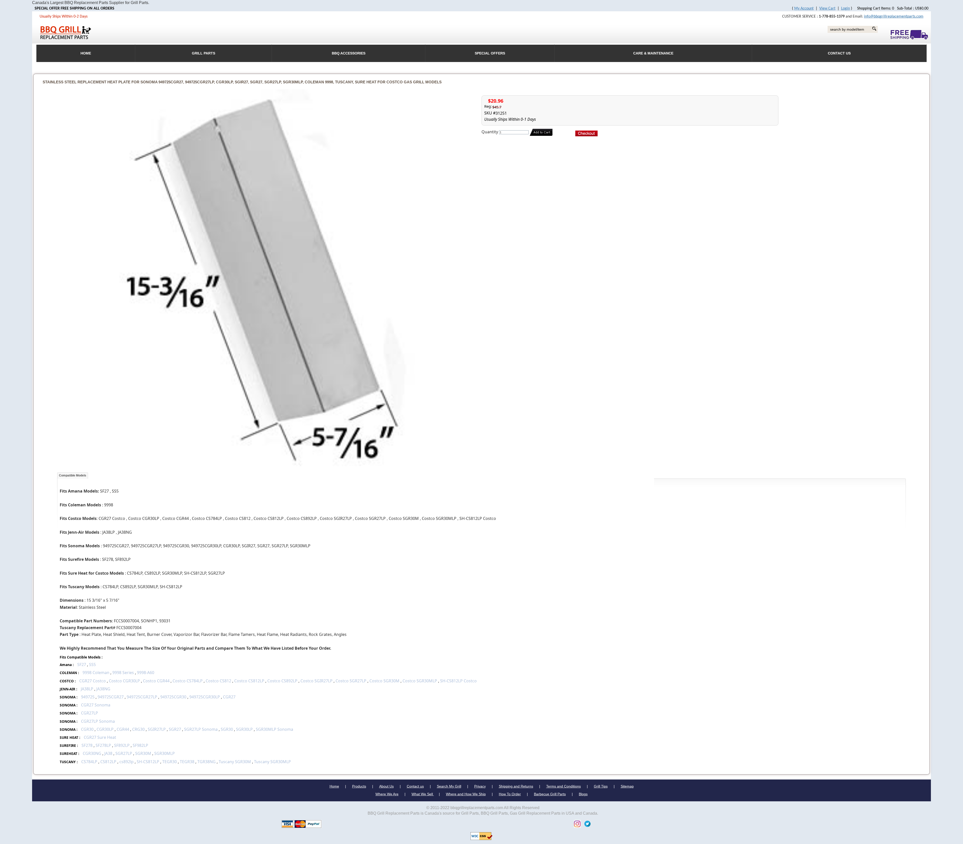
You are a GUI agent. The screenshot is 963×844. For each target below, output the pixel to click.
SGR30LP (244, 729)
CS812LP (108, 761)
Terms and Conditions (563, 786)
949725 (88, 697)
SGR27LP (123, 753)
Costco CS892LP (282, 681)
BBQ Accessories (348, 53)
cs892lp (126, 761)
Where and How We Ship (466, 794)
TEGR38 (187, 761)
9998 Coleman (96, 672)
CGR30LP (105, 729)
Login (845, 9)
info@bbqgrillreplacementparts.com (893, 17)
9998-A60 (145, 672)
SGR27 (175, 729)
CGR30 (87, 729)
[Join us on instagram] (576, 823)
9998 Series (123, 672)
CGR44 (123, 729)
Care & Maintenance (653, 53)
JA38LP (87, 689)
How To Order (510, 794)
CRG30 (138, 729)
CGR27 (229, 697)
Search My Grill (449, 786)
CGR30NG (92, 753)
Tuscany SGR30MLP (272, 761)
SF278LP (103, 745)
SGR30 (227, 729)
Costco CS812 (218, 681)
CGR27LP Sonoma (98, 721)
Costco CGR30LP (124, 681)
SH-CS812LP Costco (458, 681)
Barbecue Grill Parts (550, 794)
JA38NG (103, 689)
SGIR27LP (157, 729)
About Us (386, 786)
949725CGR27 (111, 697)
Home (334, 786)
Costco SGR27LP (351, 681)
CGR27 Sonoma (95, 705)
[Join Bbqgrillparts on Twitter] (586, 823)
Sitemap (627, 786)
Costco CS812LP (249, 681)
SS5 (92, 664)
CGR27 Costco (93, 681)
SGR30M (143, 753)
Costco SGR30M (384, 681)
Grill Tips (601, 786)
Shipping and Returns (516, 786)
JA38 (108, 753)
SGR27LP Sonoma (201, 729)
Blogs (583, 794)
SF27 (81, 664)
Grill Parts (203, 53)
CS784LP (89, 761)
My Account (804, 9)
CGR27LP (89, 713)
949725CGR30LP (204, 697)
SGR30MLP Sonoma (274, 729)
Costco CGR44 (156, 681)
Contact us (415, 786)
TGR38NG (206, 761)
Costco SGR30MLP (420, 681)
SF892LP (122, 745)
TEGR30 (169, 761)
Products (359, 786)
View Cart (827, 9)
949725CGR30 (173, 697)
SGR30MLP (164, 753)
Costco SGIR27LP (316, 681)
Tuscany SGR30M (235, 761)
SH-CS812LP (148, 761)
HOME (86, 53)
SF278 (87, 745)
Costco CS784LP (188, 681)
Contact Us (839, 53)
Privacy (480, 786)
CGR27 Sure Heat (100, 737)
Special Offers (490, 53)
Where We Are (386, 794)
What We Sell (423, 794)
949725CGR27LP (142, 697)
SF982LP (140, 745)
